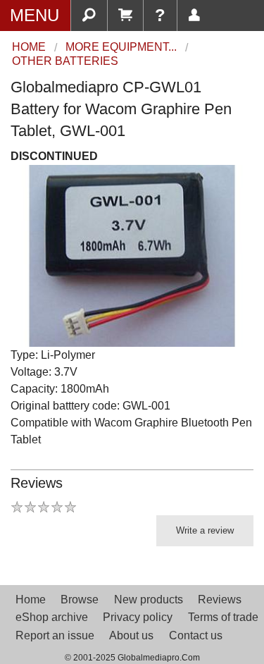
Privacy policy (137, 617)
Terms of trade (223, 617)
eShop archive (51, 617)
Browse (80, 599)
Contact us (195, 635)
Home (30, 599)
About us (131, 635)
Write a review (205, 530)
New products (148, 599)
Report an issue (54, 635)
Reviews (219, 599)
